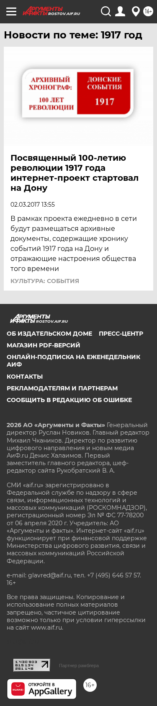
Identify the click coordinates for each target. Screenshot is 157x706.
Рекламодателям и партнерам (62, 388)
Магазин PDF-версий (43, 345)
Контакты (25, 376)
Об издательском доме (49, 333)
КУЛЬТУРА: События (44, 281)
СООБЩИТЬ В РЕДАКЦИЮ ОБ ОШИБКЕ (69, 400)
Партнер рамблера (79, 665)
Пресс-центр (121, 333)
